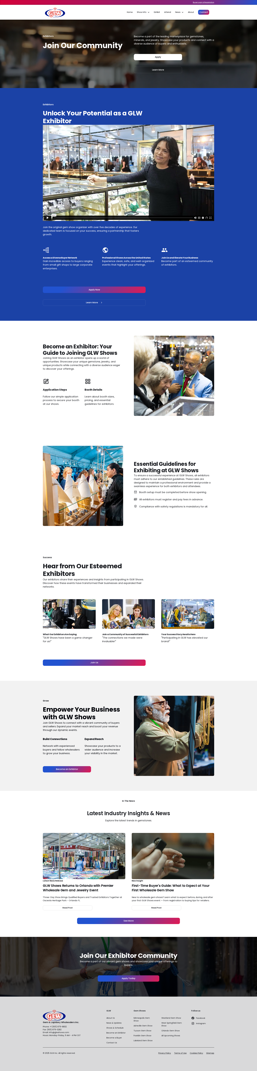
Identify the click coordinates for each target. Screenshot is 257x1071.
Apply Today (128, 978)
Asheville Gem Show (143, 1025)
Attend (167, 12)
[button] (143, 12)
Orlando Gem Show (170, 1030)
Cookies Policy (196, 1053)
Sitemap (210, 1053)
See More (129, 920)
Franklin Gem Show (142, 1035)
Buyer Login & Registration (203, 2)
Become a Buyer (114, 1037)
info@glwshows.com (59, 1032)
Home (130, 12)
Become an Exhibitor (67, 769)
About (191, 12)
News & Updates (114, 1023)
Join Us (94, 662)
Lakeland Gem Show (143, 1040)
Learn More (158, 69)
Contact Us (111, 1042)
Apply (158, 57)
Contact (203, 12)
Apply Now (94, 289)
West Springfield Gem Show (171, 1024)
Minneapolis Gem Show (142, 1019)
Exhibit (157, 12)
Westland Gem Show (171, 1018)
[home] (55, 12)
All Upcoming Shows (170, 1035)
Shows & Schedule (115, 1028)
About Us (110, 1018)
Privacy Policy (164, 1053)
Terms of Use (180, 1053)
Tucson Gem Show (142, 1030)
